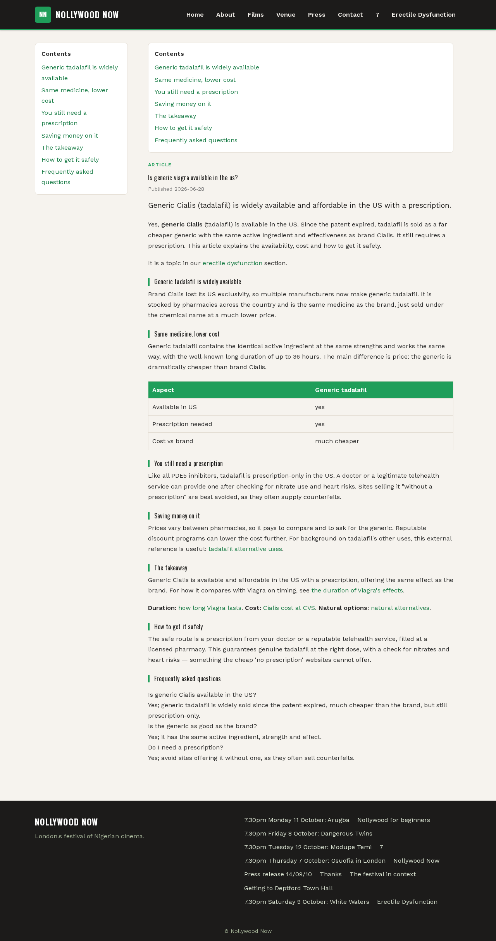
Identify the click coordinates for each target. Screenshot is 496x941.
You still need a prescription (196, 91)
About (225, 14)
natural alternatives (400, 607)
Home (195, 14)
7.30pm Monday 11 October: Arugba (297, 820)
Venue (286, 14)
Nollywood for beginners (393, 820)
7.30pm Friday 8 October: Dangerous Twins (308, 833)
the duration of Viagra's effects (357, 590)
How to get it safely (183, 127)
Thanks (331, 874)
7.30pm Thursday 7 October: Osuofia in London (315, 860)
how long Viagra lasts (209, 607)
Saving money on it (183, 103)
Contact (350, 14)
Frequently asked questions (196, 140)
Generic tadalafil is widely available (207, 67)
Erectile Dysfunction (424, 14)
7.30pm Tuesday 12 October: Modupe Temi (308, 847)
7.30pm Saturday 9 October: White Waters (306, 901)
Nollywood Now (416, 860)
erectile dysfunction (232, 263)
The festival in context (383, 874)
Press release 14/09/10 (278, 874)
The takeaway (175, 115)
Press (317, 14)
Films (256, 14)
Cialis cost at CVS (289, 607)
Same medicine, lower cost (195, 79)
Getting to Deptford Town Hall (288, 888)
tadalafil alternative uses (245, 549)
